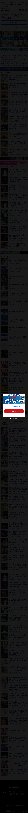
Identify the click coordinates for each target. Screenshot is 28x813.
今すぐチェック (14, 411)
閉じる (14, 414)
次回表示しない (14, 418)
